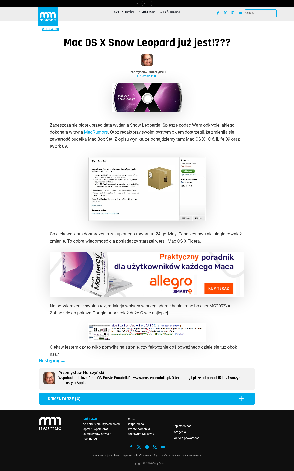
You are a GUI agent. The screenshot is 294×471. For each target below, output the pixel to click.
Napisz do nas (181, 426)
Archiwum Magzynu (141, 434)
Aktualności (124, 13)
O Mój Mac (147, 13)
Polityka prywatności (186, 438)
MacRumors (96, 132)
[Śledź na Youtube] (240, 13)
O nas (132, 419)
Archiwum (50, 28)
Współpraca (170, 13)
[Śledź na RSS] (155, 447)
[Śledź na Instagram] (233, 13)
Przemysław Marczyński (147, 72)
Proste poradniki (139, 429)
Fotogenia (179, 432)
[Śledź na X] (225, 13)
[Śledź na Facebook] (218, 13)
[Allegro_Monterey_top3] (147, 295)
